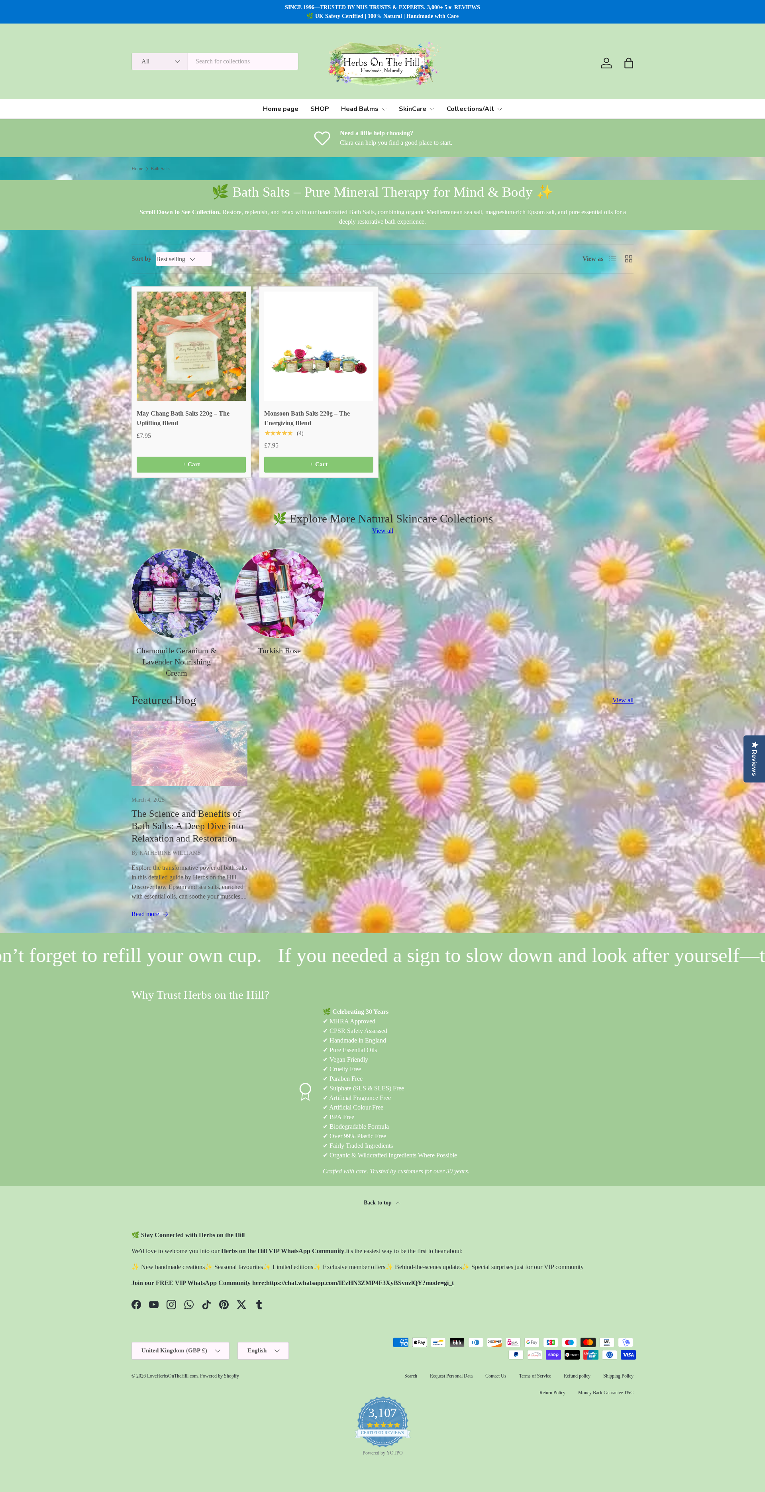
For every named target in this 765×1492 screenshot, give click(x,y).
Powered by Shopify (219, 1376)
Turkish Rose (279, 650)
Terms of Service (535, 1376)
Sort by (141, 258)
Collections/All (470, 108)
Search (410, 1376)
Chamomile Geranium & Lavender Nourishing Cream (176, 661)
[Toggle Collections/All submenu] (499, 109)
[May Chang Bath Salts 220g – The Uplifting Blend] (191, 346)
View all (382, 530)
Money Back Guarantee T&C (606, 1392)
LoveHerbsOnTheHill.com (172, 1376)
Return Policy (552, 1392)
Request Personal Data (451, 1376)
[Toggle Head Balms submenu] (384, 109)
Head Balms (360, 108)
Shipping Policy (618, 1376)
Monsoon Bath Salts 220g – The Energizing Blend (307, 418)
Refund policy (577, 1376)
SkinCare (412, 108)
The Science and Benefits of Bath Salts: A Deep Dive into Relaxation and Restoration (187, 826)
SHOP (319, 108)
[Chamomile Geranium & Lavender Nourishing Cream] (176, 593)
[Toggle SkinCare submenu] (432, 109)
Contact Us (495, 1376)
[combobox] (215, 61)
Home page (280, 108)
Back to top (378, 1202)
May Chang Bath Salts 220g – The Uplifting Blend (183, 418)
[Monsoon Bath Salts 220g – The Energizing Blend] (318, 346)
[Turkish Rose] (279, 593)
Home (137, 168)
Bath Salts (160, 168)
